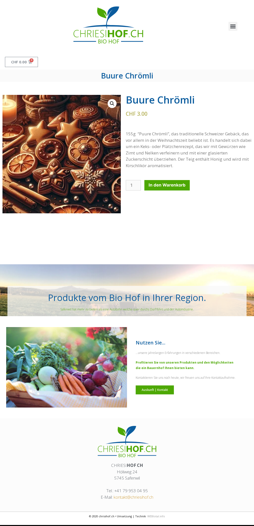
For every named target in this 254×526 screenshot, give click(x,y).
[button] (232, 26)
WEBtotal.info (156, 516)
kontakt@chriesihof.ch (133, 497)
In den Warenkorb (167, 185)
